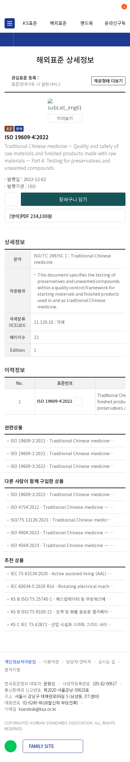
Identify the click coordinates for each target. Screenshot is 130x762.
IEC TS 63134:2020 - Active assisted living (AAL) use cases (62, 573)
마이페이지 (109, 9)
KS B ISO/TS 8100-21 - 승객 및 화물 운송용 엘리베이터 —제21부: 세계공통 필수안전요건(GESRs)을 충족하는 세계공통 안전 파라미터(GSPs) (62, 612)
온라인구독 (115, 23)
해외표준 (58, 23)
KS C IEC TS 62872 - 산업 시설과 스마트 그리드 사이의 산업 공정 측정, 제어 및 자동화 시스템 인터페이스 (62, 624)
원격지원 (12, 669)
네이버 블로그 (11, 746)
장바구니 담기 (73, 199)
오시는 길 (106, 662)
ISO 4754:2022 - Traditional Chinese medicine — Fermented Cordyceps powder (62, 507)
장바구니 (123, 7)
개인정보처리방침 (20, 662)
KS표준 (30, 23)
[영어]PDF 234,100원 (30, 216)
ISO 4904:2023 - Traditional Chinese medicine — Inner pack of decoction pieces (62, 532)
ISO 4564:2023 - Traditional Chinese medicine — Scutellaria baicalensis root (62, 545)
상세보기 (79, 401)
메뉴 (10, 23)
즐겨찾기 (11, 199)
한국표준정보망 (32, 9)
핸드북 (86, 23)
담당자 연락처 (78, 662)
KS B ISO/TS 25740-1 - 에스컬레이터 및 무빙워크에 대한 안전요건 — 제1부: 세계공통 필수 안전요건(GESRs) (62, 599)
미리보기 (65, 118)
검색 (99, 9)
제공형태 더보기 (108, 81)
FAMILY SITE (41, 746)
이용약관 (51, 662)
